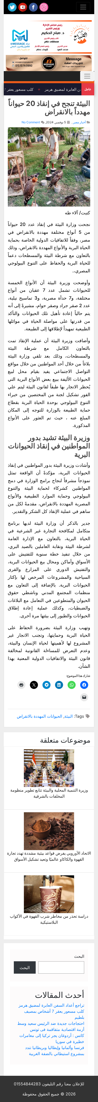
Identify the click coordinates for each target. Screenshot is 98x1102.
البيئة (68, 716)
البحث (79, 956)
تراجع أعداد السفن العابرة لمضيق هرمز (51, 1005)
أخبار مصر (79, 122)
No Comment (31, 122)
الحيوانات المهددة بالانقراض (39, 716)
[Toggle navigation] (83, 7)
